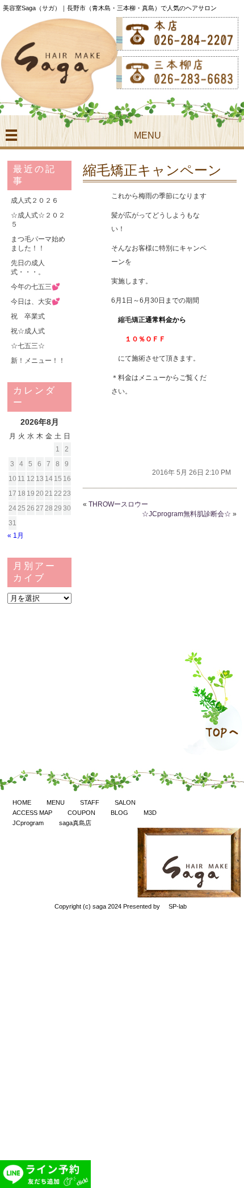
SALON (125, 802)
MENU (56, 802)
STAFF (89, 802)
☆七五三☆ (28, 346)
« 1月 (15, 535)
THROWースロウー (118, 504)
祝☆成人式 (28, 331)
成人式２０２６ (34, 200)
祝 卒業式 (28, 316)
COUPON (81, 812)
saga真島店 (75, 822)
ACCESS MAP (32, 812)
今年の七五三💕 (35, 287)
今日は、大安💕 (35, 302)
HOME (21, 802)
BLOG (119, 812)
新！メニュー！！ (38, 361)
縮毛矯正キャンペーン (152, 170)
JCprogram (28, 822)
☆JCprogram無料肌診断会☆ (186, 514)
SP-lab (178, 906)
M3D (150, 812)
